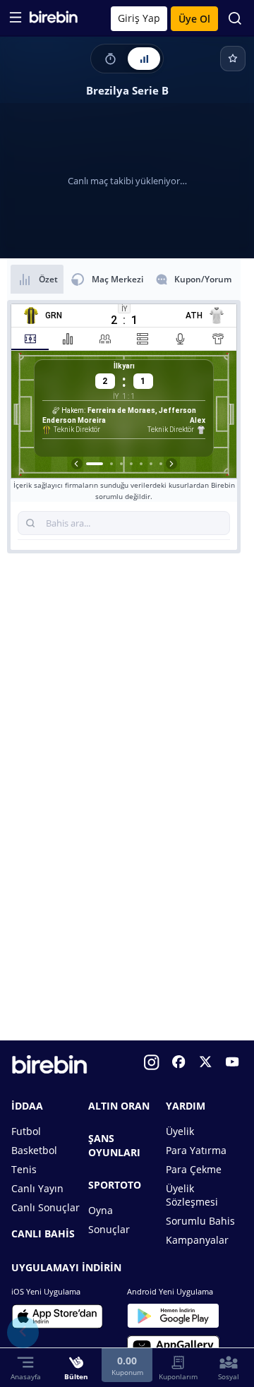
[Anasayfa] (53, 20)
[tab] (30, 339)
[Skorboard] (110, 58)
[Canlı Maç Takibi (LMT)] (144, 58)
